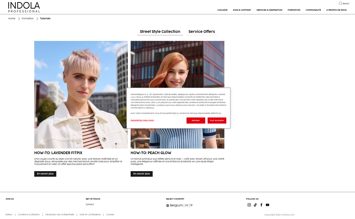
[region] (178, 108)
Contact (90, 204)
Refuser (196, 120)
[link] (186, 205)
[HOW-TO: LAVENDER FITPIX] (81, 111)
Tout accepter (217, 120)
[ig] (249, 205)
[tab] (160, 32)
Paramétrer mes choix (142, 120)
